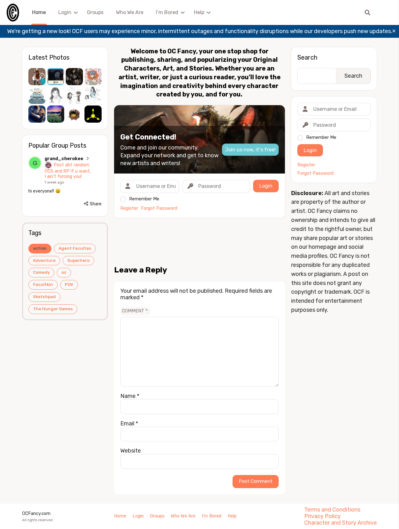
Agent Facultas (75, 248)
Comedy (41, 272)
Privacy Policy (322, 516)
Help (199, 12)
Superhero (78, 260)
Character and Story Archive (340, 522)
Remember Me (144, 199)
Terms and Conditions (332, 509)
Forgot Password (159, 208)
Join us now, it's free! (250, 150)
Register (129, 208)
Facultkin (43, 284)
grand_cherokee (64, 158)
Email (129, 423)
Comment (134, 311)
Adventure (44, 260)
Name (129, 396)
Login (64, 12)
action (40, 248)
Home (39, 12)
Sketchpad (44, 296)
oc (63, 272)
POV (69, 284)
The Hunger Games (53, 308)
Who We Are (129, 12)
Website (130, 450)
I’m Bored (167, 12)
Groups (95, 12)
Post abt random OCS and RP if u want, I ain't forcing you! (68, 170)
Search (307, 57)
